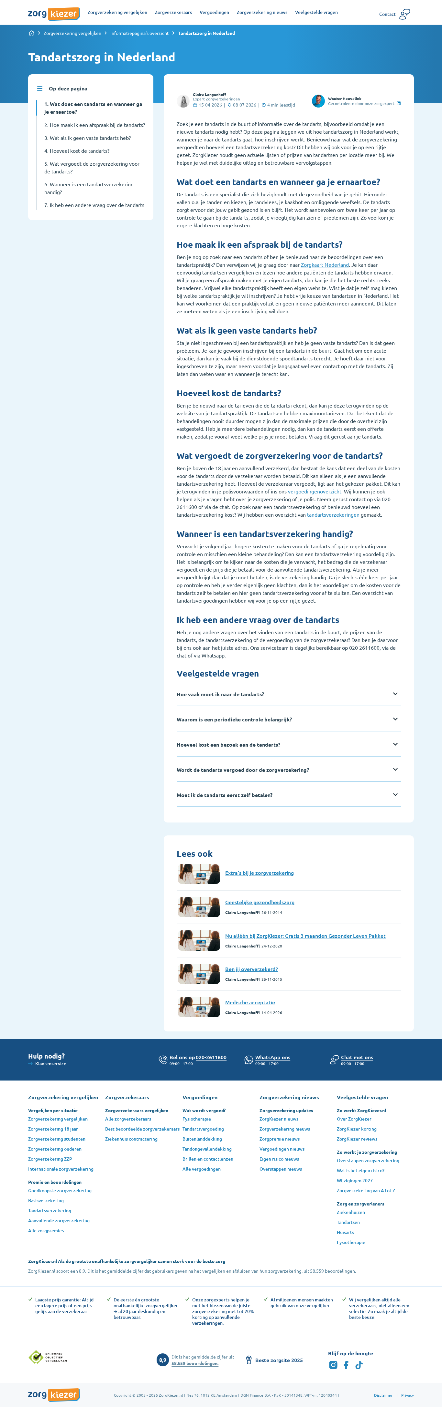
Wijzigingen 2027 (355, 1180)
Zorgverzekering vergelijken (72, 33)
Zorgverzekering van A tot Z (366, 1190)
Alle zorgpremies (46, 1230)
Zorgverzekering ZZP (50, 1159)
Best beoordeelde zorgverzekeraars (142, 1129)
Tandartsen (348, 1222)
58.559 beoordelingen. (333, 1271)
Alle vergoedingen (201, 1169)
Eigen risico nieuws (279, 1159)
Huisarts (345, 1232)
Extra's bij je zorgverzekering (259, 872)
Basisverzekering (46, 1200)
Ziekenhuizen (351, 1212)
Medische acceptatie (250, 1002)
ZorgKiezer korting (357, 1129)
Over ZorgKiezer (354, 1119)
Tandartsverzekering (49, 1210)
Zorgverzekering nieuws (285, 1129)
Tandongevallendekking (207, 1149)
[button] (357, 1057)
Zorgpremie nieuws (280, 1139)
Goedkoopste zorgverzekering (60, 1190)
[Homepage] (54, 10)
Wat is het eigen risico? (360, 1170)
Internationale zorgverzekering (61, 1169)
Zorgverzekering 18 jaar (53, 1129)
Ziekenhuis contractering (131, 1139)
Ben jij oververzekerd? (251, 968)
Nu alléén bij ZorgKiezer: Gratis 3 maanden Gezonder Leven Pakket (305, 935)
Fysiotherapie (196, 1119)
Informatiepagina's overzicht (139, 33)
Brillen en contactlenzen (207, 1159)
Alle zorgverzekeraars (128, 1119)
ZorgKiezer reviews (357, 1139)
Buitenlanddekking (202, 1139)
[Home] (31, 33)
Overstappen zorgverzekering (368, 1160)
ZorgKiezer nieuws (279, 1119)
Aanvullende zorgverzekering (59, 1220)
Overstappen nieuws (281, 1169)
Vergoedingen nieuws (282, 1149)
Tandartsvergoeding (203, 1129)
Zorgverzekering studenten (56, 1139)
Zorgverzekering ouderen (55, 1149)
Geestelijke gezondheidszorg (259, 901)
